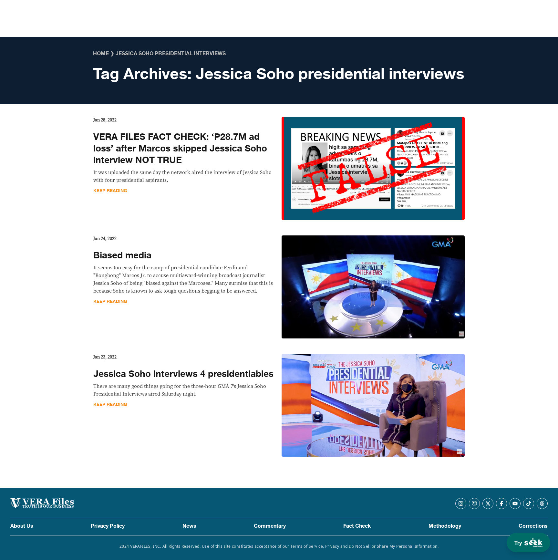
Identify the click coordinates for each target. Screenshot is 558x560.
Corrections (533, 526)
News (189, 526)
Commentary (270, 526)
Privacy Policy (108, 526)
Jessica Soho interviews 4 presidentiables (183, 374)
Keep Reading (110, 190)
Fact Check (357, 526)
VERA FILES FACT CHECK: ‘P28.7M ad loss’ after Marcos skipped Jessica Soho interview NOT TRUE (180, 149)
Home (101, 53)
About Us (21, 526)
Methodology (445, 526)
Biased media (122, 255)
